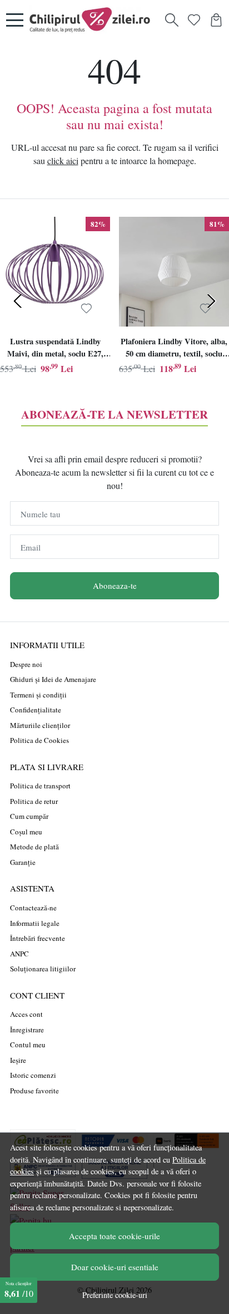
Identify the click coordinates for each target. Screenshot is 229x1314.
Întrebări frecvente (37, 938)
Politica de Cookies (39, 740)
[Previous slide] (18, 301)
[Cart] (216, 20)
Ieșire (18, 1060)
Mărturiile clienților (40, 725)
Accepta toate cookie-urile (114, 1235)
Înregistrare (27, 1030)
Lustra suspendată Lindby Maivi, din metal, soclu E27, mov (55, 348)
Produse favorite (34, 1091)
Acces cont (26, 1014)
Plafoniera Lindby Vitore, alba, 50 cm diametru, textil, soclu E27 (174, 348)
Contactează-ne (33, 908)
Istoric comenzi (33, 1075)
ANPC (19, 954)
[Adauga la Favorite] (86, 308)
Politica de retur (34, 801)
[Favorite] (194, 20)
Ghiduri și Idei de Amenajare (53, 679)
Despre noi (26, 664)
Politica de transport (40, 786)
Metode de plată (34, 847)
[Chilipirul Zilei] (92, 20)
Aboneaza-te (115, 585)
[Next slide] (211, 301)
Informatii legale (34, 923)
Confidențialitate (35, 710)
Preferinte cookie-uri (114, 1295)
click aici (62, 160)
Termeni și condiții (38, 695)
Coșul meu (26, 832)
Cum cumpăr (29, 816)
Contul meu (28, 1045)
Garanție (23, 862)
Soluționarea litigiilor (43, 969)
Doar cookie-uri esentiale (114, 1266)
